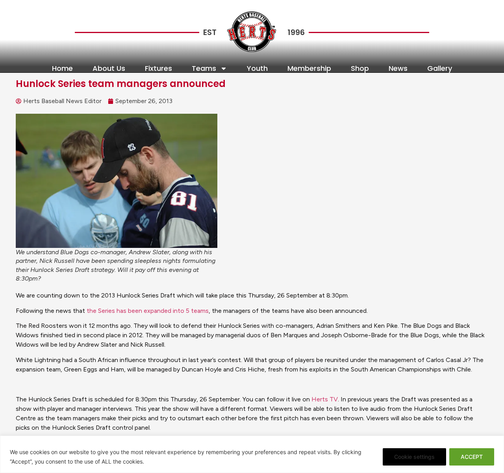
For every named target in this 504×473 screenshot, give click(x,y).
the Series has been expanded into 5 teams (148, 310)
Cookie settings (414, 456)
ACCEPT (472, 456)
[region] (252, 454)
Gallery (439, 68)
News (398, 68)
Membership (309, 68)
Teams (204, 68)
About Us (109, 68)
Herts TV (324, 399)
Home (62, 68)
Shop (360, 68)
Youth (257, 68)
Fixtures (158, 68)
